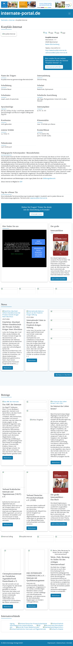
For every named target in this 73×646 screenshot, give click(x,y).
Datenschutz (61, 643)
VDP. (21, 182)
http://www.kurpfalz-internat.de (56, 50)
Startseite (4, 20)
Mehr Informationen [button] (17, 254)
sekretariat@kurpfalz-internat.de (56, 53)
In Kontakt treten (36, 214)
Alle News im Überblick (63, 375)
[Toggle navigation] (69, 13)
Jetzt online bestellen (59, 279)
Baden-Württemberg (52, 44)
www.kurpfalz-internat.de (38, 198)
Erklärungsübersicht (49, 178)
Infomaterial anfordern (54, 67)
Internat (11, 20)
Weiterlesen (8, 368)
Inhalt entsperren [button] (38, 242)
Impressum (51, 643)
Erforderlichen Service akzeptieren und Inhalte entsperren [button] (38, 252)
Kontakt (69, 643)
